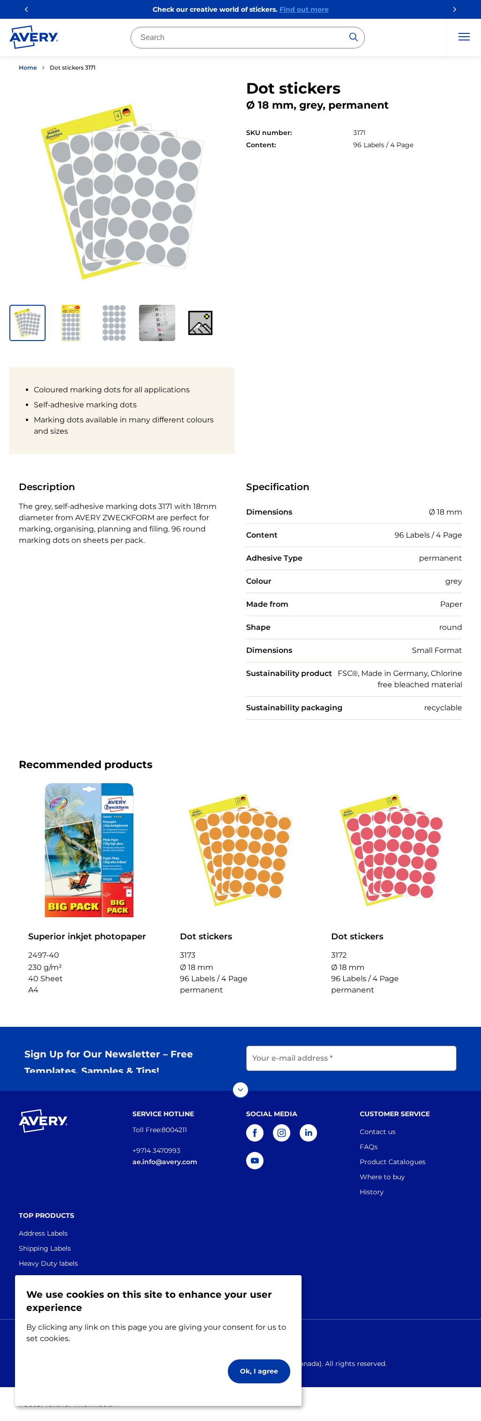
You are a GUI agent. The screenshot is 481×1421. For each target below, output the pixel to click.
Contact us (378, 1131)
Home (28, 67)
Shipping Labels (45, 1248)
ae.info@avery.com (164, 1162)
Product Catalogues (393, 1162)
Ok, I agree (259, 1371)
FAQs (369, 1147)
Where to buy (382, 1177)
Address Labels (43, 1233)
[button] (27, 323)
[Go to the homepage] (33, 39)
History (372, 1192)
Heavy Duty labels (48, 1263)
